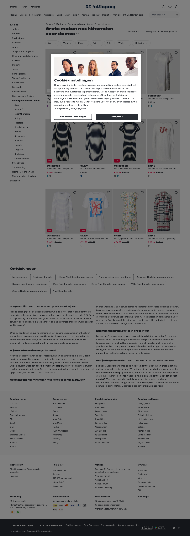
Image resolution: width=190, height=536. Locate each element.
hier (76, 105)
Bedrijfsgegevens (78, 109)
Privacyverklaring (62, 109)
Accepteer (117, 117)
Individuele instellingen (73, 117)
